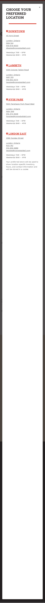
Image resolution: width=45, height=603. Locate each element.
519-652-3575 (12, 80)
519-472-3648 (12, 114)
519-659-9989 (12, 148)
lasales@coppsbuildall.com (18, 82)
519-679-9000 (12, 46)
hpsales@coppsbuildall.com (18, 116)
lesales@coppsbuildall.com (18, 151)
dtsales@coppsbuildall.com (18, 48)
